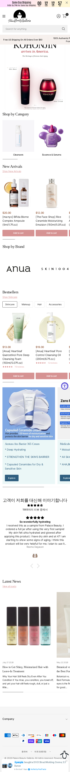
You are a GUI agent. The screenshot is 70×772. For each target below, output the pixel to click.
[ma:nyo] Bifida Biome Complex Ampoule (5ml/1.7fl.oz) (15, 220)
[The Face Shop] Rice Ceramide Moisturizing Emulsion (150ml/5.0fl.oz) (51, 220)
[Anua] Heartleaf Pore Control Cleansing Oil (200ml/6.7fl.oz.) (49, 354)
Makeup (26, 304)
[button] (32, 566)
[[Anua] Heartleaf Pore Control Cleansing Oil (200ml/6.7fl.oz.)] (52, 327)
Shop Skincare (9, 297)
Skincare (9, 304)
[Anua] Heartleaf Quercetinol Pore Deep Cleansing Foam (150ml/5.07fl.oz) (15, 356)
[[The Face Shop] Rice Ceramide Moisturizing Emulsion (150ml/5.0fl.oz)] (52, 193)
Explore (11, 478)
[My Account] (59, 16)
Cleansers (18, 154)
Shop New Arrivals (11, 171)
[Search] (63, 29)
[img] (35, 505)
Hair (39, 304)
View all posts (9, 586)
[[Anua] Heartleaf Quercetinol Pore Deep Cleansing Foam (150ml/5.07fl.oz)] (18, 327)
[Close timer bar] (66, 2)
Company (8, 718)
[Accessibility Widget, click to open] (64, 386)
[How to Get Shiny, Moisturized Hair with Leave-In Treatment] (28, 625)
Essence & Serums (51, 154)
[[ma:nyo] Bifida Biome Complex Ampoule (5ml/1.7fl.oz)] (18, 193)
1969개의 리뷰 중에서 (35, 509)
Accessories (55, 304)
